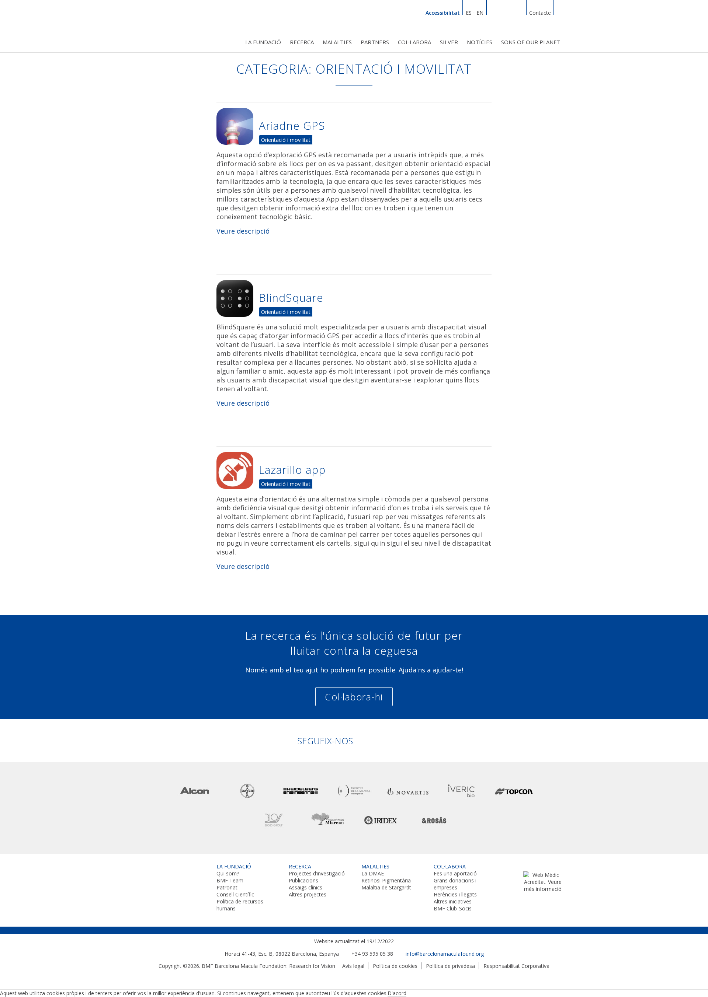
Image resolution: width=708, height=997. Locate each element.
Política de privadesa (450, 965)
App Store (243, 251)
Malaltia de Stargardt (386, 887)
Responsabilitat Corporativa (516, 965)
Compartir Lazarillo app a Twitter (470, 458)
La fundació (263, 42)
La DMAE (372, 873)
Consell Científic (235, 894)
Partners (375, 42)
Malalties (337, 42)
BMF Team (229, 880)
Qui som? (227, 873)
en (479, 12)
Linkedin (493, 11)
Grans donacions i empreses (455, 884)
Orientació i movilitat (285, 139)
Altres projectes (307, 894)
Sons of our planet (530, 42)
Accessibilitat (443, 12)
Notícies (479, 42)
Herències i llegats (455, 894)
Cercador (560, 11)
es (469, 12)
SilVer (449, 42)
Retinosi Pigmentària (386, 880)
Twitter (510, 11)
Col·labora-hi (354, 696)
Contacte (540, 12)
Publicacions (303, 880)
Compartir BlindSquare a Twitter (470, 286)
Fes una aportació (455, 873)
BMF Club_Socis (453, 908)
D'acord (397, 993)
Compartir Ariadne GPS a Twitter (470, 114)
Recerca (302, 42)
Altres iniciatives (453, 901)
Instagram (519, 11)
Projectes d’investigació (317, 873)
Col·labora (414, 42)
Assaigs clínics (305, 887)
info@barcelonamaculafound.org (445, 953)
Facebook (502, 11)
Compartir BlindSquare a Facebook (485, 286)
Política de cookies (395, 965)
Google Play (298, 586)
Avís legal (353, 965)
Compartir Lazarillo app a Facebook (485, 458)
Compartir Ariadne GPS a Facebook (485, 114)
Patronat (226, 887)
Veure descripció (243, 231)
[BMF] (177, 25)
